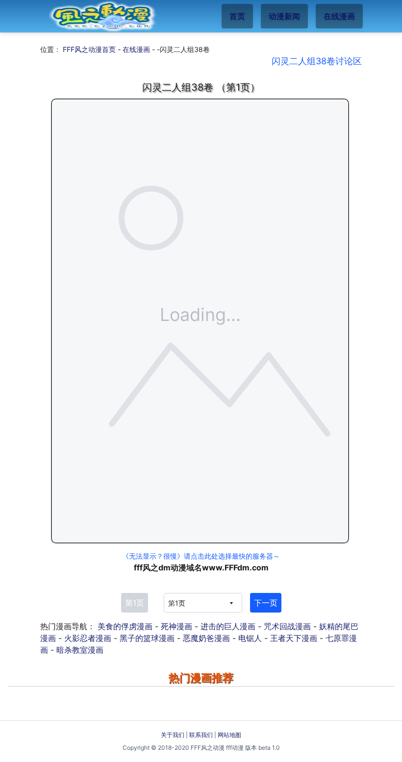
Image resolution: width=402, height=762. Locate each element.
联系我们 (201, 734)
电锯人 (250, 638)
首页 (237, 16)
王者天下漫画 (293, 638)
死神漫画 (176, 626)
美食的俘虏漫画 (125, 626)
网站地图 (229, 734)
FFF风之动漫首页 (89, 49)
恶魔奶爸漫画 (206, 638)
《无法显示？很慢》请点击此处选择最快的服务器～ (201, 556)
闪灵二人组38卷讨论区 (317, 61)
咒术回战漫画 (287, 626)
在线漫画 (339, 16)
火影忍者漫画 (87, 638)
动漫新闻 (284, 16)
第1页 (134, 603)
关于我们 (172, 734)
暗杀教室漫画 (79, 650)
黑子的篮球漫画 (147, 638)
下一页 (265, 603)
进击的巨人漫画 (228, 626)
